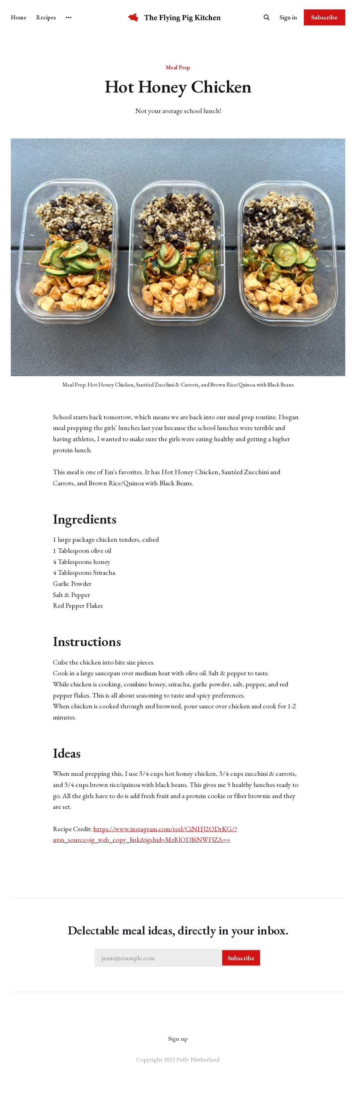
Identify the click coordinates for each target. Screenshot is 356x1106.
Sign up (178, 1038)
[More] (68, 17)
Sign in (288, 17)
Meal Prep (178, 67)
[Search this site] (266, 17)
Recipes (46, 17)
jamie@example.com (178, 958)
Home (18, 17)
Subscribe (324, 17)
